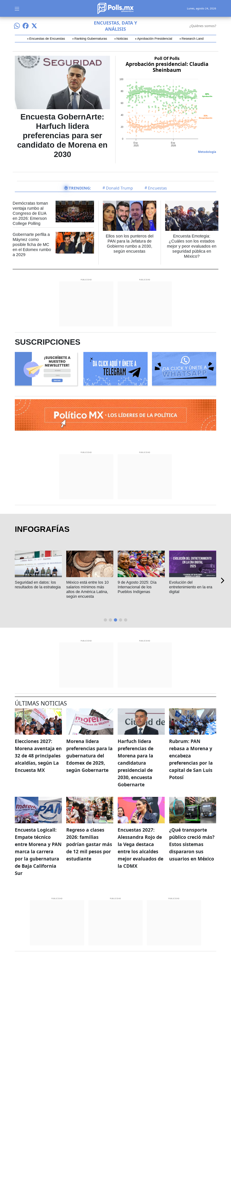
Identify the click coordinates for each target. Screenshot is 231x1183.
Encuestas (157, 188)
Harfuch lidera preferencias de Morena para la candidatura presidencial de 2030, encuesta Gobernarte (135, 763)
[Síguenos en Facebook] (26, 26)
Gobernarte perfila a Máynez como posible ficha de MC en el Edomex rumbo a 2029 (32, 244)
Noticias (122, 38)
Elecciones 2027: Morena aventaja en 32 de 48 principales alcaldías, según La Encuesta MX (38, 755)
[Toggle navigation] (17, 8)
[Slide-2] (115, 620)
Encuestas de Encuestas (47, 38)
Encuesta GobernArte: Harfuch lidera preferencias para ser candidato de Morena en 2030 (62, 135)
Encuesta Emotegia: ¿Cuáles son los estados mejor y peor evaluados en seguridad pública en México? (191, 246)
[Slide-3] (120, 620)
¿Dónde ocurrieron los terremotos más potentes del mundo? (191, 587)
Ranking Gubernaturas (90, 38)
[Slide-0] (105, 620)
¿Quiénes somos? (202, 26)
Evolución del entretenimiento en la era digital (144, 587)
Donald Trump (119, 188)
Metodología (207, 152)
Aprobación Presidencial (154, 38)
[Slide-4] (125, 620)
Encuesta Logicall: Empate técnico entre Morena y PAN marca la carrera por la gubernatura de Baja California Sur (38, 851)
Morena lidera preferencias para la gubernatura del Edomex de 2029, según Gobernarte (89, 755)
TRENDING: (80, 188)
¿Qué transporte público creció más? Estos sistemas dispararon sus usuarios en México (191, 844)
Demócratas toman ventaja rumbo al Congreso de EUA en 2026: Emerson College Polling (30, 213)
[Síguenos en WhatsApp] (17, 26)
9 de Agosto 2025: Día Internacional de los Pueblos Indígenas (90, 587)
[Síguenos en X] (34, 26)
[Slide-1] (110, 620)
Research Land (193, 38)
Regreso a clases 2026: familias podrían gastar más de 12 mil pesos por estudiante (89, 844)
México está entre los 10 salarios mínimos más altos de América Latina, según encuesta (41, 589)
